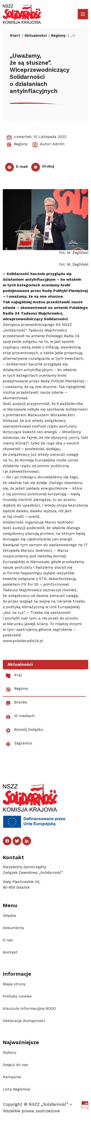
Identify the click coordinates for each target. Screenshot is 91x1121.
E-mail (21, 167)
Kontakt (10, 952)
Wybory (9, 1053)
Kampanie (12, 1077)
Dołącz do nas (15, 1065)
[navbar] (82, 14)
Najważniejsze (21, 1042)
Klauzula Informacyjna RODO (29, 1009)
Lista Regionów (16, 1089)
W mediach (24, 716)
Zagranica (23, 743)
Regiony (21, 689)
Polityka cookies (17, 996)
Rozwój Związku (28, 730)
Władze (9, 916)
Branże (20, 702)
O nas (8, 940)
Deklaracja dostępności (24, 1021)
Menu (10, 905)
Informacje (17, 974)
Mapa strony (14, 984)
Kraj (17, 675)
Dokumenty (13, 928)
